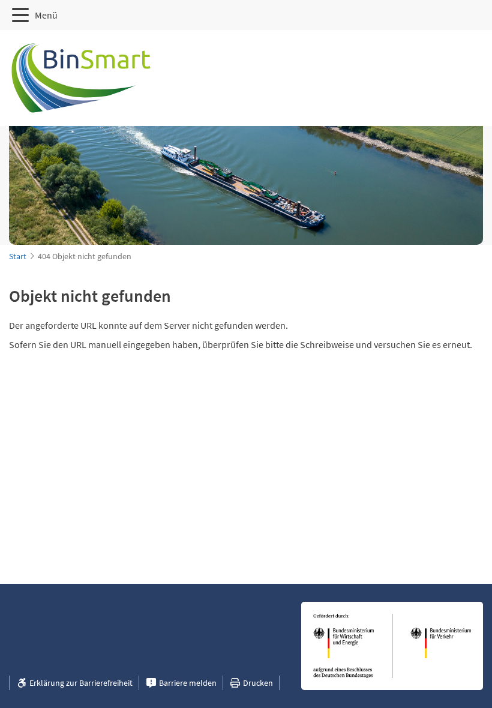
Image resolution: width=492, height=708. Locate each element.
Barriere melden (187, 682)
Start (17, 256)
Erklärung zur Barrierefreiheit (80, 682)
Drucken (257, 682)
